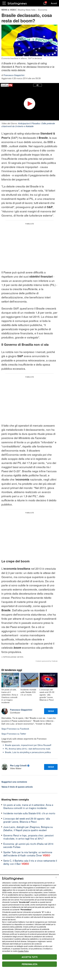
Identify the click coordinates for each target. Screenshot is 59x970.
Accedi (54, 3)
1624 (4, 890)
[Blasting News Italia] (17, 3)
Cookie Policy (23, 951)
